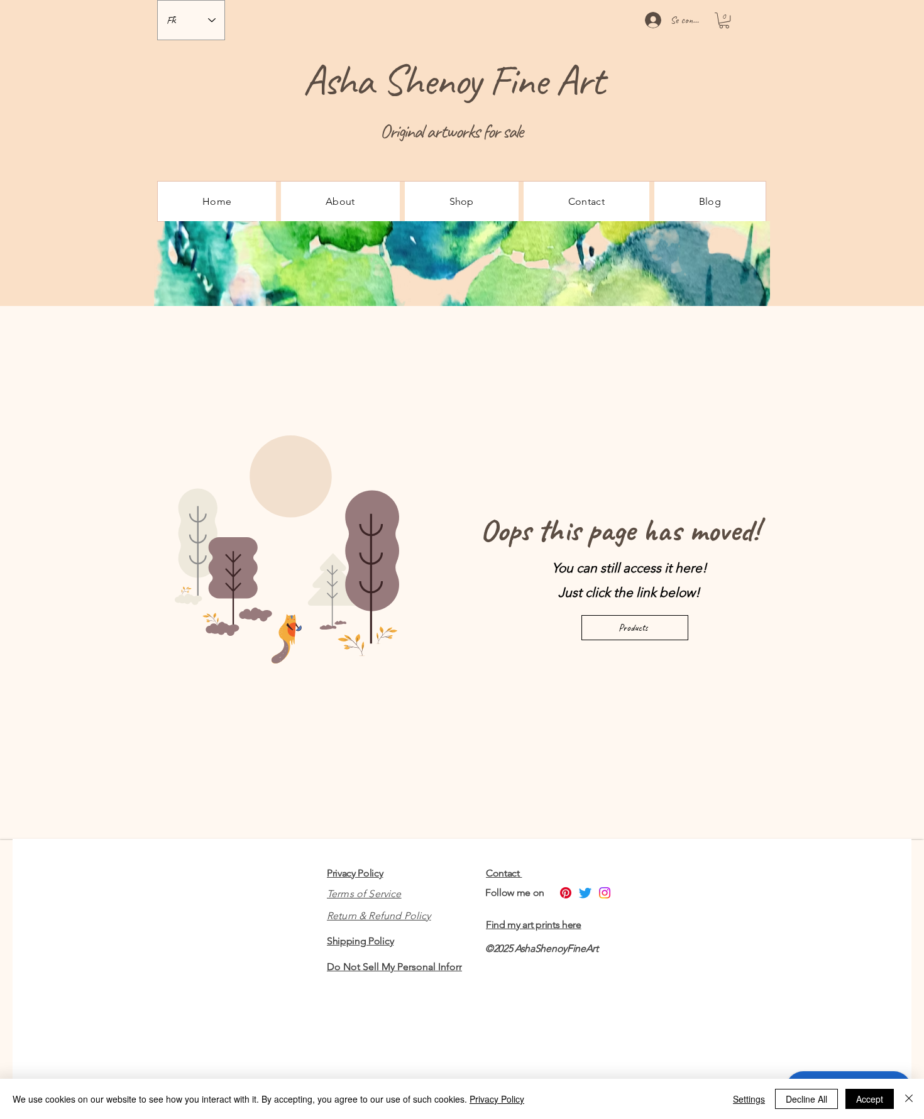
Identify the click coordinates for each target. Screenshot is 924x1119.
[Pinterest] (565, 892)
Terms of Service (364, 894)
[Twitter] (585, 892)
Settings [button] (749, 1099)
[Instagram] (604, 892)
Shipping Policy (360, 941)
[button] (724, 20)
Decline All (806, 1099)
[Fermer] (908, 1099)
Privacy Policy (355, 873)
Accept (869, 1099)
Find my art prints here (533, 925)
